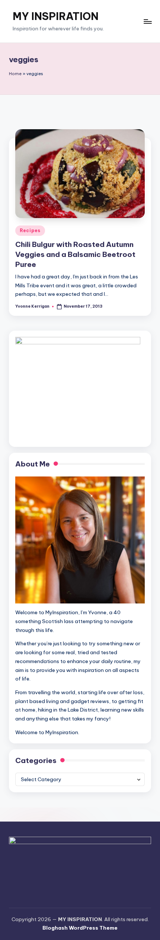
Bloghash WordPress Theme (80, 927)
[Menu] (147, 21)
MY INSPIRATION (56, 16)
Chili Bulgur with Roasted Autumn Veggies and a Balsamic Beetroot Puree (75, 254)
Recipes (30, 230)
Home (15, 73)
